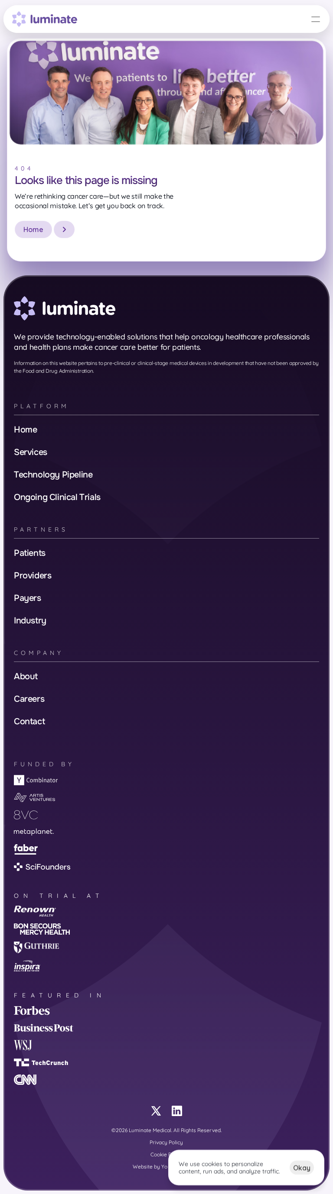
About (26, 676)
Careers (29, 699)
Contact (29, 721)
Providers (32, 575)
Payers (27, 598)
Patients (30, 553)
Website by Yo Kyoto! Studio (166, 1166)
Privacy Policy (166, 1142)
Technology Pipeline (53, 474)
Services (30, 452)
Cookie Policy (166, 1154)
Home (25, 429)
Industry (30, 620)
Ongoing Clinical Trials (57, 497)
